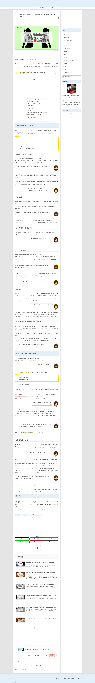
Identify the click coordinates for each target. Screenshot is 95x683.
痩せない (41, 514)
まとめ (28, 119)
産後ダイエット (25, 514)
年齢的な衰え (31, 105)
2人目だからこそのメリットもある (34, 114)
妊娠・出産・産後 (18, 514)
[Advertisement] (37, 22)
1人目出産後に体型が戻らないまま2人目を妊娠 (37, 112)
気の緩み (30, 110)
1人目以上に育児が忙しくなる (34, 103)
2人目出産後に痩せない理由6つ (33, 101)
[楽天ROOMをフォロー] (38, 548)
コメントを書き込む (36, 665)
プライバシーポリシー (71, 678)
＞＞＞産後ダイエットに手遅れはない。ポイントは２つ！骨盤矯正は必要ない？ (32, 509)
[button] (51, 541)
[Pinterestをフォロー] (35, 548)
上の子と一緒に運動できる (33, 115)
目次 (35, 99)
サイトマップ (58, 678)
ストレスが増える (31, 108)
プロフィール (78, 678)
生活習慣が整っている (32, 117)
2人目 (30, 514)
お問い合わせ (64, 678)
